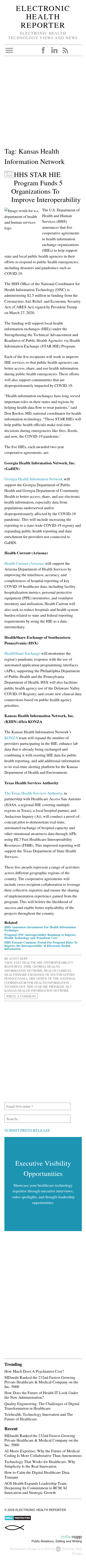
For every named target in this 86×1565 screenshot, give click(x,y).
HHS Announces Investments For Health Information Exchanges (40, 928)
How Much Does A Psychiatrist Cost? (34, 1371)
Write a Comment (21, 996)
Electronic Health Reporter (43, 16)
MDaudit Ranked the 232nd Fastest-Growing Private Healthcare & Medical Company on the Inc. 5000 (41, 1382)
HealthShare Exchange (22, 653)
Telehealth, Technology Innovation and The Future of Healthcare (38, 1416)
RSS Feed (65, 50)
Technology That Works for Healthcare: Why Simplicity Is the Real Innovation (39, 1464)
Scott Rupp (18, 958)
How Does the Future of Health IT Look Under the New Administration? (41, 1395)
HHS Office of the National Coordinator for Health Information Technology (40, 982)
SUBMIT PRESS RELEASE (27, 1130)
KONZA (11, 737)
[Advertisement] (43, 103)
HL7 (68, 986)
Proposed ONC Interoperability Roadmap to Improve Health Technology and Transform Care (40, 936)
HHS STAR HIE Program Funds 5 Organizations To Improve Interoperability (46, 187)
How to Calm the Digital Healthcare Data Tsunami (36, 1474)
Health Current (57, 970)
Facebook (43, 50)
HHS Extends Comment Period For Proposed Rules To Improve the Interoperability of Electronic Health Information (40, 945)
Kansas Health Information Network (36, 990)
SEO (47, 1549)
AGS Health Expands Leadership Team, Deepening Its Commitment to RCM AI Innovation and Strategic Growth (35, 1488)
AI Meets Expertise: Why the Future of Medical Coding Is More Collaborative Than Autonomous (43, 1453)
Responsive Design (23, 1549)
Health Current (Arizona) (24, 563)
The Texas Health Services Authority (33, 793)
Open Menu (9, 50)
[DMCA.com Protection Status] (17, 1519)
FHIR (27, 966)
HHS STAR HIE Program (45, 986)
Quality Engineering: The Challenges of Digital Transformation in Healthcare (41, 1406)
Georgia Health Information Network (33, 478)
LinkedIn (54, 50)
